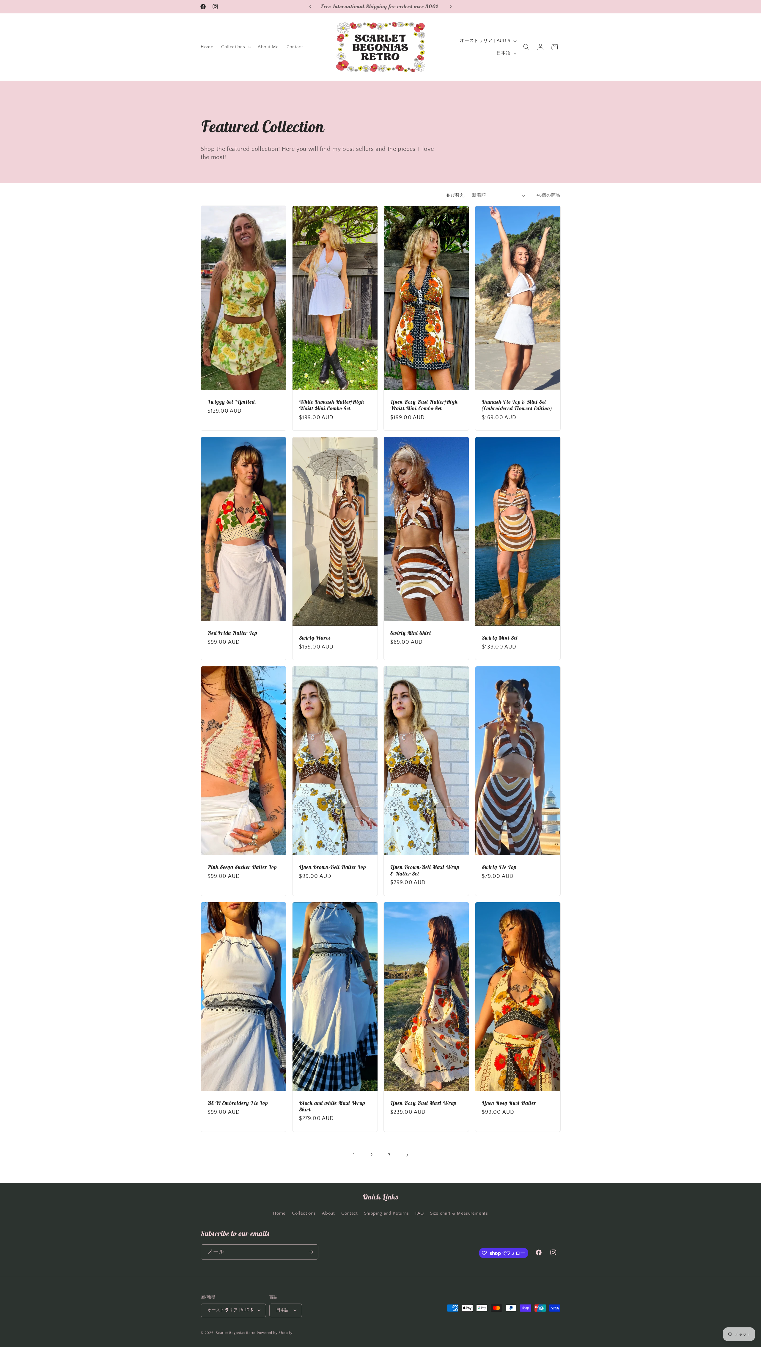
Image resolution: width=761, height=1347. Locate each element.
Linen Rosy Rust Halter (509, 1103)
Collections (304, 1213)
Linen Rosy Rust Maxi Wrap (423, 1103)
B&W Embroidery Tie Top (237, 1103)
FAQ (419, 1213)
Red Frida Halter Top (232, 633)
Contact (349, 1213)
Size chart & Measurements (459, 1213)
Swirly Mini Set (500, 638)
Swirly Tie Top (499, 867)
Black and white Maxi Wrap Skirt (332, 1106)
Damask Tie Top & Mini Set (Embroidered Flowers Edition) (517, 405)
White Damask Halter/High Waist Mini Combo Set (331, 405)
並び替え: (456, 195)
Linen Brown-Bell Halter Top (332, 867)
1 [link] (354, 1155)
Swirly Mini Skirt (410, 633)
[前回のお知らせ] (310, 6)
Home (279, 1213)
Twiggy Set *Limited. (231, 402)
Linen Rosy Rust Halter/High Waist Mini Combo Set (424, 405)
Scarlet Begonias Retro (236, 1333)
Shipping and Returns (386, 1213)
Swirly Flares (315, 638)
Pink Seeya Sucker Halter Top (242, 867)
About (328, 1213)
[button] (235, 47)
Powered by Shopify (275, 1333)
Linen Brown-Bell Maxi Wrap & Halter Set (424, 870)
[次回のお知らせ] (450, 6)
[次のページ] (407, 1155)
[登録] (311, 1252)
